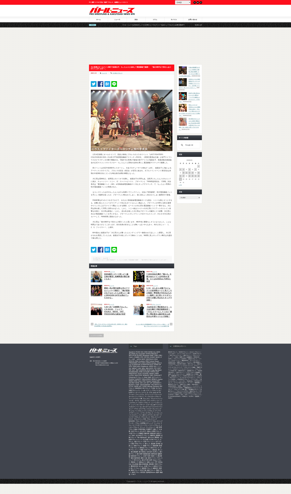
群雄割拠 (145, 464)
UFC (140, 386)
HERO (151, 366)
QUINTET (138, 379)
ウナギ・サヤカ (134, 400)
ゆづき (159, 392)
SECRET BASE (134, 383)
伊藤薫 (140, 433)
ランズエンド (150, 427)
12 (189, 172)
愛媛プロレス (147, 446)
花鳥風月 (152, 464)
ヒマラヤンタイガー (153, 415)
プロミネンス (145, 417)
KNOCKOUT (133, 373)
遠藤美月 (155, 468)
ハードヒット (158, 413)
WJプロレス (146, 388)
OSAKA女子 (158, 375)
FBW (147, 361)
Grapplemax (144, 366)
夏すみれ (151, 437)
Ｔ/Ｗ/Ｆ (133, 474)
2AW (176, 357)
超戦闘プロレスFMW (192, 374)
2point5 (131, 352)
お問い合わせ (192, 19)
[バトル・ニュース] (112, 14)
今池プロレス (133, 433)
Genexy (153, 363)
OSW (145, 377)
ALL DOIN (156, 352)
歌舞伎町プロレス (137, 456)
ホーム (98, 19)
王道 (145, 458)
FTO (139, 363)
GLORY (191, 396)
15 (198, 172)
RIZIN (170, 398)
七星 (157, 427)
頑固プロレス (151, 470)
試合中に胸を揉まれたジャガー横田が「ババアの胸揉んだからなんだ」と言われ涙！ (189, 97)
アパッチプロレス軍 (135, 398)
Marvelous (195, 384)
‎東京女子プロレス (173, 384)
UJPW (144, 386)
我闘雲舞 (155, 446)
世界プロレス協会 (185, 384)
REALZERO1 (146, 379)
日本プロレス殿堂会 (150, 450)
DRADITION (171, 362)
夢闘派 (157, 437)
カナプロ (143, 400)
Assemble (141, 354)
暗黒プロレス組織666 (186, 357)
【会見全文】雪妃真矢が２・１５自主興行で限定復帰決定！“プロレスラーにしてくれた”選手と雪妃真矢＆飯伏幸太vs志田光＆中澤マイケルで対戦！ (159, 311)
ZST (182, 394)
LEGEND (145, 373)
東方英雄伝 (142, 452)
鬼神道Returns (151, 472)
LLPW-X (131, 375)
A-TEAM (137, 352)
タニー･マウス (134, 409)
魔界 (157, 472)
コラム (155, 19)
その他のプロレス (117, 73)
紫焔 (140, 464)
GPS (130, 366)
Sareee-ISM (155, 381)
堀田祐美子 (144, 437)
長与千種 (143, 470)
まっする (149, 392)
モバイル (174, 19)
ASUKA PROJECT (152, 354)
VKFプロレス (191, 364)
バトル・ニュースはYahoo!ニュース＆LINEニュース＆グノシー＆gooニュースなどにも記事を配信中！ (124, 25)
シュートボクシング (195, 394)
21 (195, 176)
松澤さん (156, 452)
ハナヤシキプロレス (146, 413)
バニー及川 (142, 415)
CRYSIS (146, 357)
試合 (136, 19)
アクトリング (149, 394)
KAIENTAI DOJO (145, 370)
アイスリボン (194, 379)
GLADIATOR (136, 364)
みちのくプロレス (195, 352)
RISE (136, 381)
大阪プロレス (138, 441)
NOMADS (146, 375)
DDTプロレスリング (175, 355)
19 (189, 176)
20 (192, 176)
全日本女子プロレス (142, 435)
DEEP (143, 359)
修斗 (133, 435)
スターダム (182, 381)
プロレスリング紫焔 (189, 367)
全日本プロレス (183, 352)
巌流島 (153, 443)
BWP (152, 355)
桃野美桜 (154, 454)
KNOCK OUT (154, 372)
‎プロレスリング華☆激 (180, 389)
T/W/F (137, 385)
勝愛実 (158, 435)
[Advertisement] (145, 46)
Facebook (200, 2)
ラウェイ (143, 427)
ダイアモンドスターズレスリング (150, 409)
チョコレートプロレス (136, 411)
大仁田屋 (145, 439)
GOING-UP (157, 364)
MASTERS (138, 375)
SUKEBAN (156, 383)
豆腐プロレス (148, 466)
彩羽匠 (158, 443)
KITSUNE (146, 372)
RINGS (131, 381)
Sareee (148, 381)
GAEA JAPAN (146, 363)
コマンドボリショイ (153, 400)
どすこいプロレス (152, 390)
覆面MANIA (134, 466)
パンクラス (195, 386)
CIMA (156, 355)
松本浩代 (150, 452)
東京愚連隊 (134, 452)
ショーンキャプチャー (138, 405)
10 (183, 172)
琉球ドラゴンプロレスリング (176, 374)
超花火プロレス (192, 358)
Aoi (137, 354)
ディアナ (158, 411)
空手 (156, 462)
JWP (137, 370)
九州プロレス (135, 431)
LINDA (156, 373)
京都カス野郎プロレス (154, 431)
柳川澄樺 (140, 454)
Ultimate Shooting (153, 386)
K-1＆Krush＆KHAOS (174, 396)
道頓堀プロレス (147, 468)
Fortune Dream (154, 361)
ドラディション (134, 413)
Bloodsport (146, 355)
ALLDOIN (132, 354)
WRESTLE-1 (181, 370)
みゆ (154, 392)
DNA (136, 361)
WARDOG (138, 388)
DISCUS (131, 361)
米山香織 (135, 464)
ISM (139, 368)
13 (192, 172)
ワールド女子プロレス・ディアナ (183, 382)
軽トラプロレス (136, 468)
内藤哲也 (153, 435)
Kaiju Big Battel (156, 370)
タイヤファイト (157, 407)
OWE (149, 377)
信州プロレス (187, 386)
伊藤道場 (146, 433)
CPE (141, 357)
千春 (138, 437)
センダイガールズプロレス (187, 377)
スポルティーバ (134, 407)
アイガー (132, 394)
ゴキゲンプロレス (144, 403)
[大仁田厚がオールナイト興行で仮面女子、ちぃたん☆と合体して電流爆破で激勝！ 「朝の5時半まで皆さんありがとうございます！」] (107, 84)
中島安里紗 (142, 429)
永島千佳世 (147, 456)
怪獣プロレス (138, 446)
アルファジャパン (157, 398)
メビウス (189, 362)
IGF (130, 368)
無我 (132, 458)
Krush (140, 373)
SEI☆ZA (143, 383)
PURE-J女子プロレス (189, 376)
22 (198, 176)
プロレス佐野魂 (140, 423)
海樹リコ (154, 456)
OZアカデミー (156, 377)
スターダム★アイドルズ (154, 405)
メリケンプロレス (154, 425)
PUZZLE (132, 379)
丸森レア (155, 429)
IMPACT (135, 368)
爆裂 (142, 458)
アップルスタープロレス (153, 396)
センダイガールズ (146, 407)
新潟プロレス (155, 448)
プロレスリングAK (140, 419)
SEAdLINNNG (172, 386)
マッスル (157, 423)
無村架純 (137, 458)
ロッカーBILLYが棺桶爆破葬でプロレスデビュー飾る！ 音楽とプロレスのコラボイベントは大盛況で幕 (152, 325)
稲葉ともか (150, 462)
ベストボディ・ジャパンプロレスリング (179, 353)
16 (180, 176)
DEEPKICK (150, 359)
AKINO (150, 352)
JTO (155, 368)
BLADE (139, 355)
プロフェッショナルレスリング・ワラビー (187, 365)
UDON (136, 386)
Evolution (142, 361)
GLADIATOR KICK (147, 364)
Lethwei (151, 373)
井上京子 (143, 431)
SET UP (149, 383)
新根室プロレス (145, 448)
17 (183, 176)
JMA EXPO (149, 368)
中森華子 (149, 429)
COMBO (137, 357)
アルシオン (146, 398)
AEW (146, 352)
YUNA (153, 388)
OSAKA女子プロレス (136, 377)
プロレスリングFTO (182, 391)
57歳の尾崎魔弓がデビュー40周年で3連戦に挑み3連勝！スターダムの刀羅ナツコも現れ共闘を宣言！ (189, 72)
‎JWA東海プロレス (193, 389)
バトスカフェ (133, 415)
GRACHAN (136, 366)
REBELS (154, 379)
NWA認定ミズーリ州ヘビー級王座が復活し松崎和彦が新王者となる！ (117, 276)
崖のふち (148, 443)
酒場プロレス (135, 470)
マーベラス (144, 425)
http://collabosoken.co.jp (102, 365)
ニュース (117, 19)
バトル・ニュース (143, 481)
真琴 (150, 460)
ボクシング (149, 423)
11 (186, 172)
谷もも (141, 466)
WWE (179, 386)
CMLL (160, 355)
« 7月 (180, 185)
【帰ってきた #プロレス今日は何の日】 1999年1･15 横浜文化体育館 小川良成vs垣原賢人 (110, 325)
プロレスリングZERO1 (179, 358)
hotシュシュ (158, 366)
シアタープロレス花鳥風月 (193, 372)
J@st (143, 368)
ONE (151, 375)
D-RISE (152, 357)
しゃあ (143, 390)
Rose (140, 381)
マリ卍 (137, 425)
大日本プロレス (154, 439)
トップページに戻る (96, 335)
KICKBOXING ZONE (136, 372)
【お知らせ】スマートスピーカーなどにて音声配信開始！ (183, 25)
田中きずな (137, 460)
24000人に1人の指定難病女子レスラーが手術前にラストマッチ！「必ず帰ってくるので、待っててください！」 (189, 83)
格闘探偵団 (147, 454)
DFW (156, 359)
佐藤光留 (153, 433)
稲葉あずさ (142, 462)
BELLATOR (133, 355)
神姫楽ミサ (134, 462)
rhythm (160, 379)
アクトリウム (139, 394)
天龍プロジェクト (149, 441)
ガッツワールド (194, 360)
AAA (142, 352)
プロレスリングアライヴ (143, 421)
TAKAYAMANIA (145, 385)
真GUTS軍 (145, 460)
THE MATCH (155, 385)
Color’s (131, 357)
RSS (194, 2)
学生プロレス (139, 443)
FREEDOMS (133, 363)
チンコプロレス (149, 411)
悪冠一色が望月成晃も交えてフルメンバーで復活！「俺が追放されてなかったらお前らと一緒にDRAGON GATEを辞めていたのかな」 (117, 293)
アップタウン (139, 396)
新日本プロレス (172, 352)
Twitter (197, 2)
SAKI (144, 381)
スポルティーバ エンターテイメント (183, 369)
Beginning (189, 381)
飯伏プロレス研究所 (139, 472)
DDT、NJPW (136, 359)
